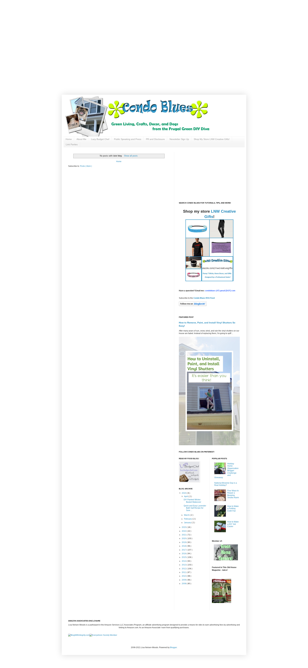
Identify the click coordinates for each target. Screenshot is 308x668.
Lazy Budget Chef (100, 139)
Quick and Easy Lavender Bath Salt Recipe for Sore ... (195, 508)
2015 (184, 557)
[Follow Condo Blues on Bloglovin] (193, 305)
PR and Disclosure (155, 139)
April (186, 496)
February (188, 519)
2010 (184, 576)
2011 (184, 572)
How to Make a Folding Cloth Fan (233, 508)
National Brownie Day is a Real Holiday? (225, 484)
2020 (184, 538)
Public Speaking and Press (127, 139)
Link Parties (72, 144)
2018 (184, 546)
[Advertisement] (102, 22)
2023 (184, 527)
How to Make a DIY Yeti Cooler (233, 524)
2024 (184, 493)
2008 (184, 583)
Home (69, 139)
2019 (184, 542)
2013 (184, 565)
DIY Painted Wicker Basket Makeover (192, 501)
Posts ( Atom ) (86, 166)
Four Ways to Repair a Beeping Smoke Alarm (233, 494)
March (187, 515)
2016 (184, 553)
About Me (81, 139)
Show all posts (130, 156)
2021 (184, 535)
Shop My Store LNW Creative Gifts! (212, 139)
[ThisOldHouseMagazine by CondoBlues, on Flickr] (221, 602)
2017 (184, 550)
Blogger (173, 647)
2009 (184, 580)
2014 (184, 561)
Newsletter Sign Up (179, 139)
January (188, 522)
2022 (184, 531)
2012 (184, 569)
